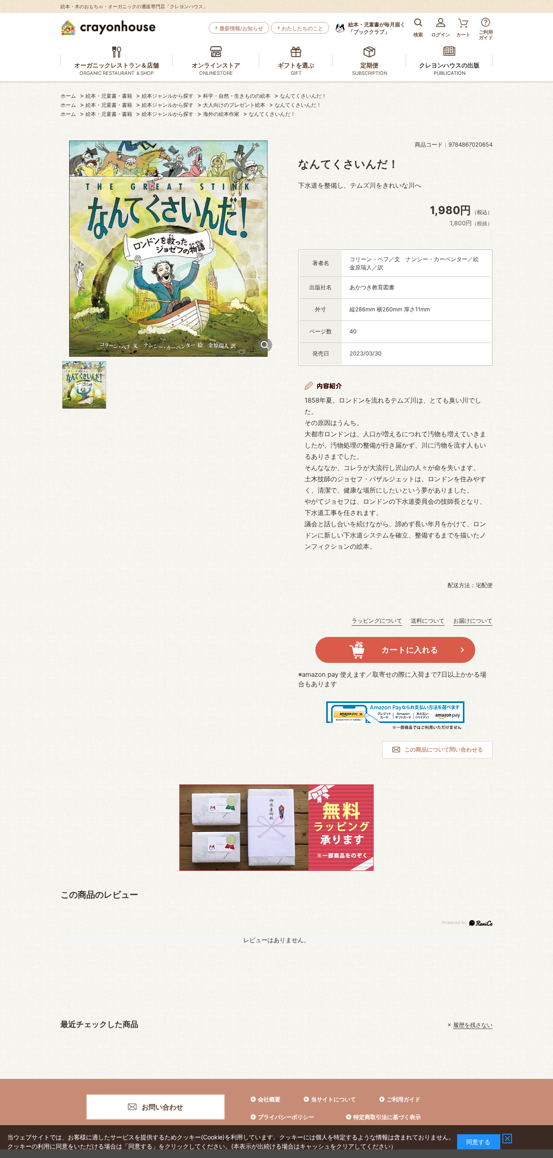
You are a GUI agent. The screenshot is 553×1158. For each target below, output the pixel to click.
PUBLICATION (449, 73)
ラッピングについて (377, 620)
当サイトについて (333, 1099)
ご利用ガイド (403, 1099)
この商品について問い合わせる (443, 749)
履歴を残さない (473, 1024)
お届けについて (473, 620)
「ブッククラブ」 (376, 28)
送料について (428, 620)
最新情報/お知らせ (241, 28)
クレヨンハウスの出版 (449, 65)
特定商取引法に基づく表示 (387, 1116)
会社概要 (269, 1099)
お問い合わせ (162, 1107)
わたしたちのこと (302, 28)
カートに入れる (409, 649)
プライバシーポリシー (286, 1116)
